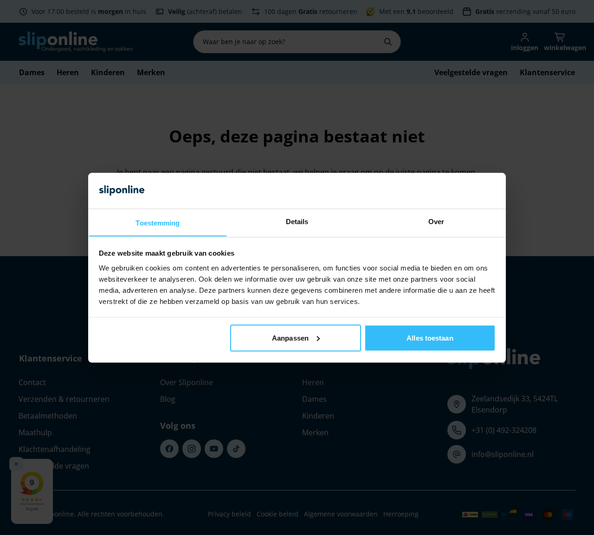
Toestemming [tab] (158, 222)
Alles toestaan (430, 338)
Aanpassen (290, 338)
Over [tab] (436, 221)
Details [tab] (297, 221)
